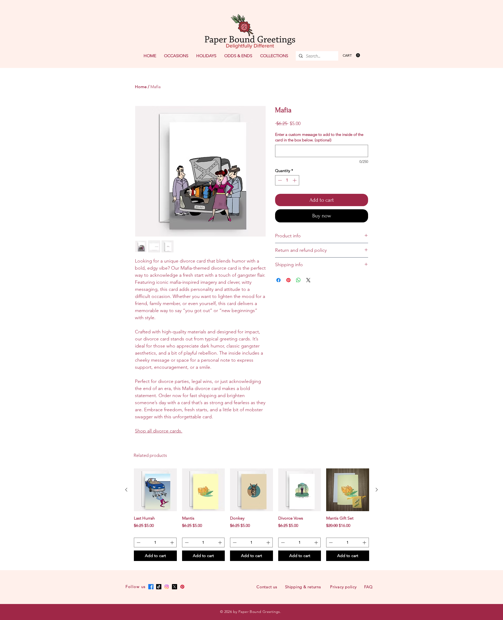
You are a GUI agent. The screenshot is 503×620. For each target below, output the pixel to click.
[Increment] (295, 180)
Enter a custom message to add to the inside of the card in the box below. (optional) (319, 137)
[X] (174, 586)
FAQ (368, 586)
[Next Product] (377, 490)
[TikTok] (158, 586)
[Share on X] (308, 280)
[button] (176, 55)
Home (141, 86)
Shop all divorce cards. (158, 431)
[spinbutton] (287, 180)
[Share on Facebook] (278, 280)
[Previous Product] (126, 490)
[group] (251, 514)
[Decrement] (279, 180)
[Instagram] (166, 586)
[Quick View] (155, 489)
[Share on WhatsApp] (298, 280)
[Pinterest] (182, 586)
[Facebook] (151, 586)
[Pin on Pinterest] (288, 280)
